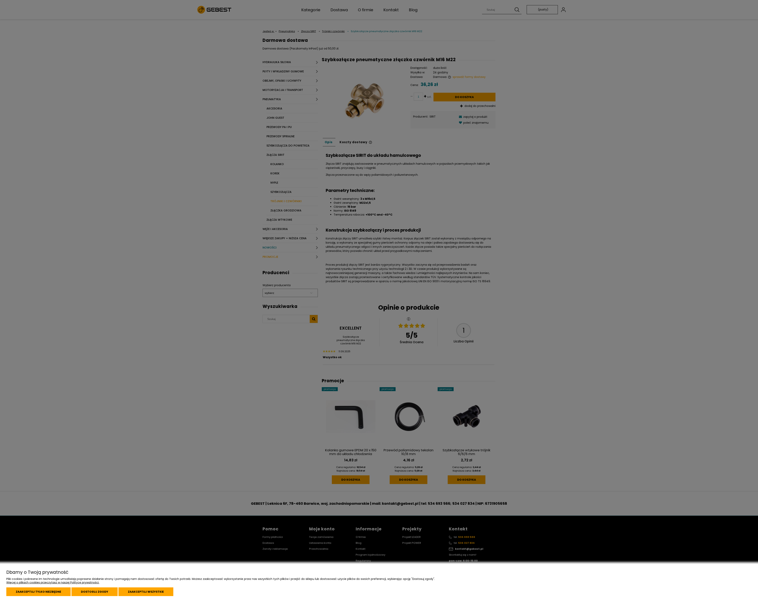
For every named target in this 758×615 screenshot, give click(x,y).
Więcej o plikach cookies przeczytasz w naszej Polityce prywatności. (52, 582)
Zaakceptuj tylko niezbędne (38, 592)
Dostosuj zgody (94, 592)
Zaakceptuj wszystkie (146, 592)
